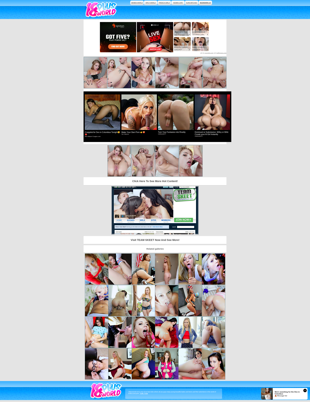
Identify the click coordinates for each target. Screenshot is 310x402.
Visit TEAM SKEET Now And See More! (155, 239)
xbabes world (137, 3)
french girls (164, 3)
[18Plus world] (101, 9)
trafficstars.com (221, 53)
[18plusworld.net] (106, 390)
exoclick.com (209, 53)
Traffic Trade (144, 393)
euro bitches (191, 3)
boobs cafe (178, 3)
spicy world (151, 3)
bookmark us (205, 3)
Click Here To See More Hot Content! (155, 181)
